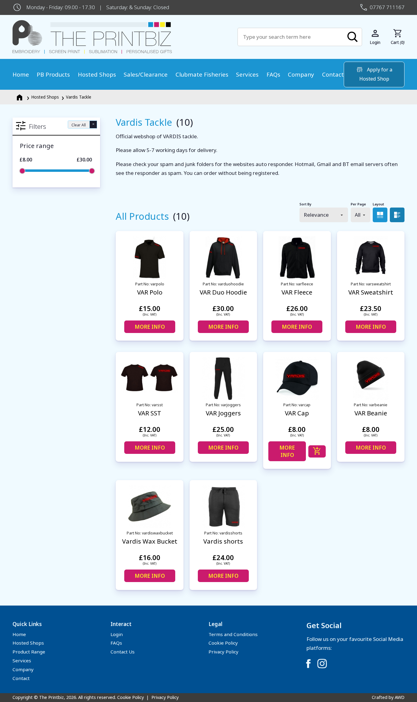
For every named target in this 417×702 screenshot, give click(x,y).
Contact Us (123, 652)
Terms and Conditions (233, 634)
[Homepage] (20, 97)
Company (23, 669)
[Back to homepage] (125, 37)
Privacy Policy (223, 652)
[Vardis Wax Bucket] (149, 506)
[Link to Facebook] (308, 663)
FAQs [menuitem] (273, 74)
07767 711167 (387, 7)
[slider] (22, 171)
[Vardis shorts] (223, 506)
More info (150, 326)
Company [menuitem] (301, 74)
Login (117, 634)
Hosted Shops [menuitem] (97, 74)
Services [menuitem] (247, 74)
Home (19, 634)
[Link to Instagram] (322, 663)
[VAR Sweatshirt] (370, 257)
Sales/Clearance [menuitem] (146, 74)
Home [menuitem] (21, 74)
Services (22, 660)
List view (397, 215)
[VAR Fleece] (296, 257)
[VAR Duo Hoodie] (223, 257)
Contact (21, 678)
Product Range (29, 652)
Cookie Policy (223, 643)
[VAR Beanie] (370, 378)
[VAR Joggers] (223, 378)
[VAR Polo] (149, 257)
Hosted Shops (45, 97)
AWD (399, 697)
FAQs (116, 643)
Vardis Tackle (78, 97)
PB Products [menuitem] (53, 74)
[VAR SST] (149, 378)
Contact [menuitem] (333, 74)
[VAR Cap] (296, 378)
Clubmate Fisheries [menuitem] (202, 74)
